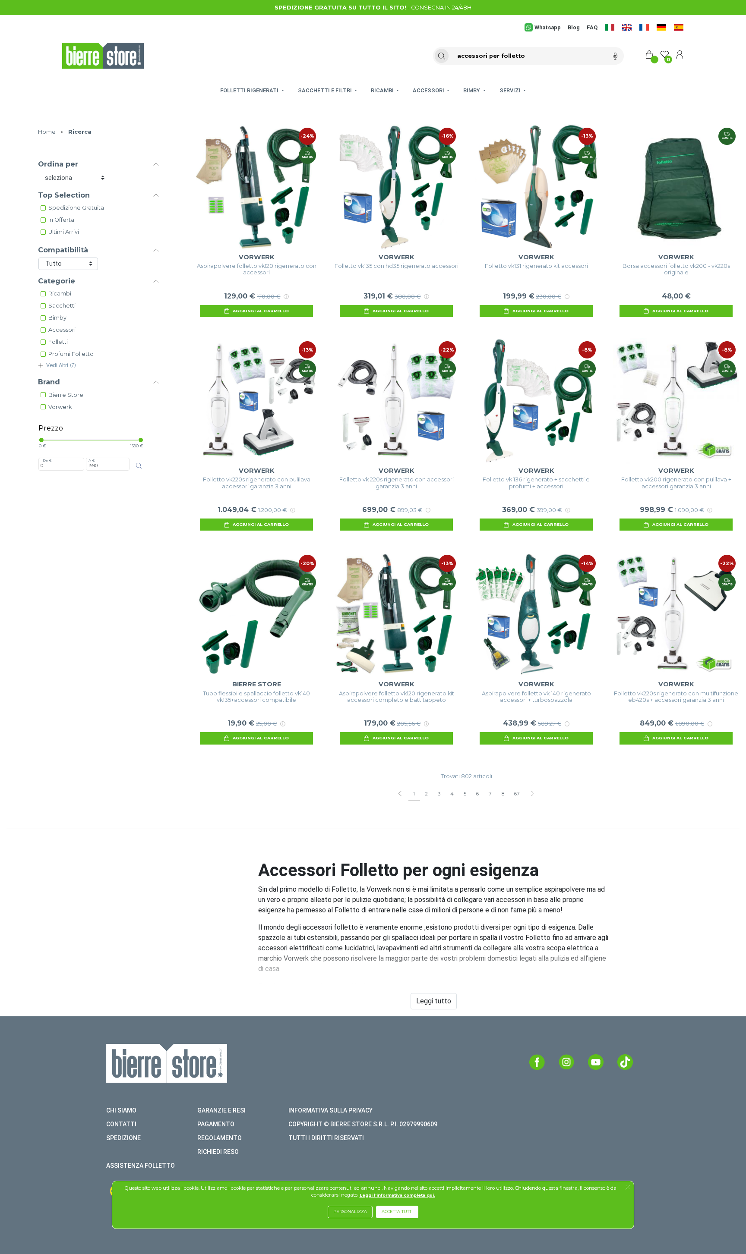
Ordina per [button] (58, 164)
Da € (47, 460)
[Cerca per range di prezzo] (139, 466)
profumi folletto (71, 354)
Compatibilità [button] (63, 250)
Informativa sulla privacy (330, 1110)
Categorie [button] (56, 281)
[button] (628, 1188)
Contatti (121, 1124)
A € (92, 460)
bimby (57, 317)
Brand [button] (49, 382)
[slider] (41, 440)
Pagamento (215, 1124)
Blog (574, 27)
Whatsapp (547, 27)
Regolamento (219, 1138)
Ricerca (80, 132)
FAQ (592, 27)
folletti (58, 342)
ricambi (59, 293)
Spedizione (123, 1138)
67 (517, 794)
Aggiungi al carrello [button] (261, 310)
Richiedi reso (218, 1151)
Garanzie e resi (221, 1110)
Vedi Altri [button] (61, 365)
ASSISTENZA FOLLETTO (140, 1165)
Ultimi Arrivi (63, 232)
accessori (62, 330)
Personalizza (350, 1211)
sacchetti (62, 305)
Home (47, 132)
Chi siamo (121, 1110)
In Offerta (61, 220)
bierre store (65, 395)
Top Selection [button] (64, 195)
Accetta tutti (397, 1211)
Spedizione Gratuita (76, 207)
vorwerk (60, 407)
